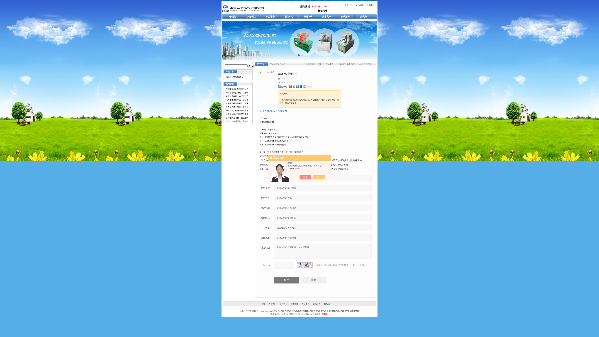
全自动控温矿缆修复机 (349, 311)
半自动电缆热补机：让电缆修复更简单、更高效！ (238, 93)
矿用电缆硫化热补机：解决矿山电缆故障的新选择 (238, 103)
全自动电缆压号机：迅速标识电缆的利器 (238, 121)
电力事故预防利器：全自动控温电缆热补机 (238, 100)
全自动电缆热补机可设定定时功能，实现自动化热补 (238, 114)
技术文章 (326, 16)
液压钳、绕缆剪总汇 (234, 77)
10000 (289, 82)
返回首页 (348, 5)
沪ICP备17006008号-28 (291, 314)
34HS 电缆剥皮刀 (274, 152)
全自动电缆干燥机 (316, 311)
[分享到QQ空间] (290, 86)
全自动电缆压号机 (332, 311)
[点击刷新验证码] (305, 265)
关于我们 (251, 16)
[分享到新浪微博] (294, 86)
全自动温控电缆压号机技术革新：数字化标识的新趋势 (238, 111)
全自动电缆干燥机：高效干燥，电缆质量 (238, 107)
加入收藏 (359, 5)
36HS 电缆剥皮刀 (296, 152)
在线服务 (345, 16)
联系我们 (370, 5)
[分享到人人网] (300, 86)
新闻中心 (289, 16)
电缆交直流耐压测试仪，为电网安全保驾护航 (238, 89)
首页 (320, 64)
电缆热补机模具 (302, 311)
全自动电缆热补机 (287, 311)
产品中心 (270, 16)
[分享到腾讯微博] (297, 86)
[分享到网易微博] (304, 86)
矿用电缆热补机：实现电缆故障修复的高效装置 (238, 118)
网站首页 (233, 16)
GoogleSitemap (306, 314)
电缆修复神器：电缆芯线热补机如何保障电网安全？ (238, 96)
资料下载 (308, 16)
